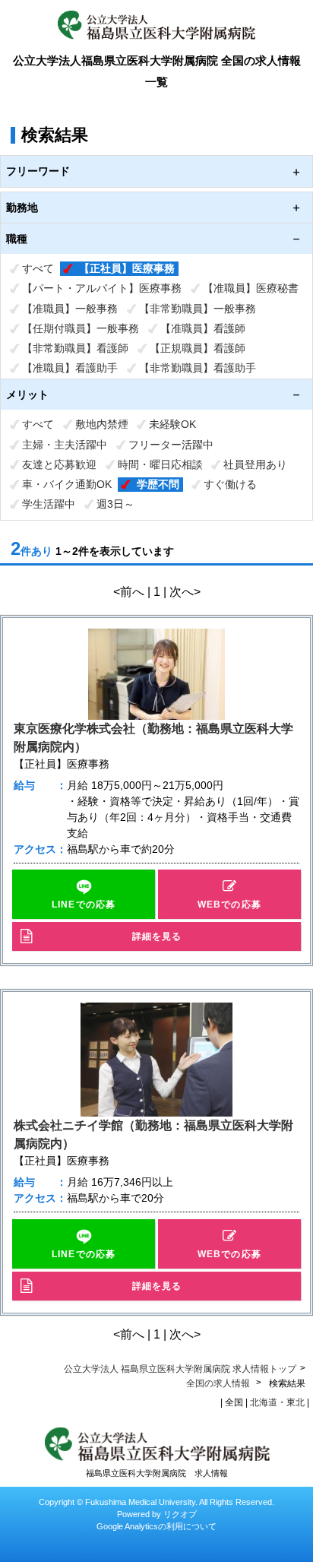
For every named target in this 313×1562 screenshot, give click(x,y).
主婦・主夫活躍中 (64, 445)
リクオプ (180, 1514)
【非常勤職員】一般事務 (197, 309)
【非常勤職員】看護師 (75, 348)
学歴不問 (158, 484)
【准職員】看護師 (202, 328)
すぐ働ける (230, 484)
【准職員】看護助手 (70, 368)
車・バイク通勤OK (67, 484)
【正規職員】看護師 (197, 348)
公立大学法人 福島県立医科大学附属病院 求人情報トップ (180, 1369)
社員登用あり (255, 464)
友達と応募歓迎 (59, 464)
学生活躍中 (48, 504)
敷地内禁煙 (101, 424)
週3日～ (115, 504)
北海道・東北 (277, 1402)
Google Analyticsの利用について (156, 1526)
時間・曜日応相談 (160, 464)
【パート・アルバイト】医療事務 (102, 288)
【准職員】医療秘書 (251, 288)
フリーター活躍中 (170, 445)
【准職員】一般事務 (70, 309)
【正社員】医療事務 (127, 268)
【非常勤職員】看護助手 (197, 368)
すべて (38, 268)
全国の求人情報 (219, 1383)
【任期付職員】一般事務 (80, 328)
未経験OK (172, 424)
